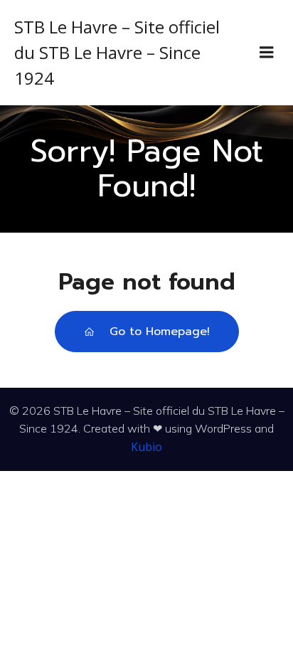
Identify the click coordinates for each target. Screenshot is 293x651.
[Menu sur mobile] (267, 53)
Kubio (146, 447)
